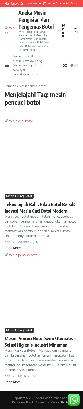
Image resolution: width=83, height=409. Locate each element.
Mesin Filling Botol (26, 56)
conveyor (19, 70)
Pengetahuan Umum (26, 74)
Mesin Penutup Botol (27, 65)
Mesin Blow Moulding (28, 61)
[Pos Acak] (65, 65)
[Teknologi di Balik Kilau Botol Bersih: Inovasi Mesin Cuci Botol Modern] (41, 155)
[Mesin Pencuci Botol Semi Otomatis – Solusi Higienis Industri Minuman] (41, 290)
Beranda (10, 86)
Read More (13, 248)
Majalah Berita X (61, 402)
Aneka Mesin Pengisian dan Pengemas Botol (36, 19)
